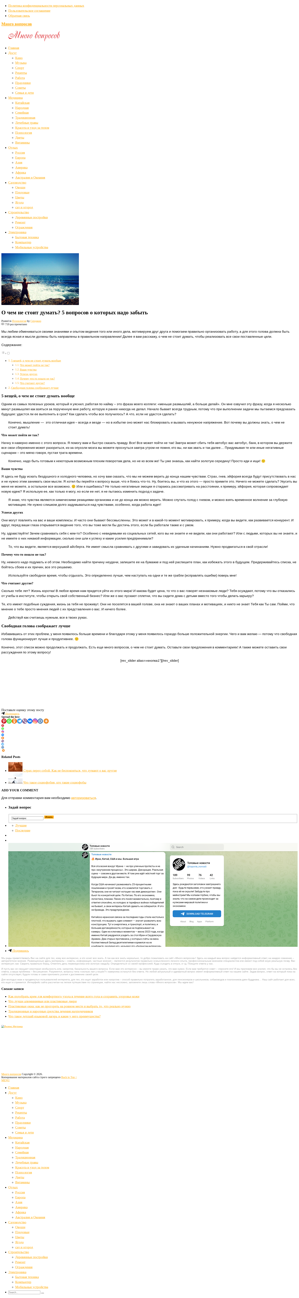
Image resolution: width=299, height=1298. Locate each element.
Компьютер (23, 242)
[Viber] (24, 721)
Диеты (19, 137)
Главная (13, 48)
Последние (22, 830)
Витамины (22, 142)
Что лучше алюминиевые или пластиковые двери (42, 1001)
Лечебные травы (26, 122)
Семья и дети (24, 93)
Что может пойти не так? (34, 365)
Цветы (19, 197)
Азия (18, 162)
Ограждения (24, 227)
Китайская (22, 103)
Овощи (20, 187)
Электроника (17, 232)
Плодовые (22, 192)
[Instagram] (35, 721)
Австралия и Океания (30, 177)
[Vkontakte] (30, 721)
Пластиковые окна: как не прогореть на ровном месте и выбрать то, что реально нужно (69, 1006)
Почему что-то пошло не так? (37, 378)
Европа (20, 157)
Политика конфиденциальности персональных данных (46, 5)
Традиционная (25, 117)
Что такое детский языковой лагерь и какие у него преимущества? (54, 1016)
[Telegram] (19, 721)
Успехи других (28, 374)
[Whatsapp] (9, 721)
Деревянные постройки (31, 217)
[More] (46, 721)
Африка (20, 172)
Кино (19, 58)
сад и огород (24, 207)
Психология (23, 132)
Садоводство (17, 182)
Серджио (35, 321)
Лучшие (21, 825)
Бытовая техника (27, 237)
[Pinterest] (4, 721)
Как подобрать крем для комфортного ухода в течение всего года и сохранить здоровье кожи (73, 996)
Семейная (22, 112)
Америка (21, 167)
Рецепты (21, 73)
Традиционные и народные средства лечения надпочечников (50, 1011)
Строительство (18, 212)
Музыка (20, 63)
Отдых (13, 147)
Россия (20, 152)
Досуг (12, 53)
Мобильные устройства (31, 247)
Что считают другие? (32, 383)
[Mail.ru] (40, 721)
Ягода (19, 202)
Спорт (19, 68)
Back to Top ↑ (69, 1077)
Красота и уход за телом (32, 127)
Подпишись (12, 713)
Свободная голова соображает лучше (35, 387)
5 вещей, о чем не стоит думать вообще (36, 360)
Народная (22, 108)
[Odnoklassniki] (14, 721)
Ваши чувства (28, 369)
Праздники (23, 83)
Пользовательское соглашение (29, 10)
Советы (20, 87)
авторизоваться (83, 798)
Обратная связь (19, 15)
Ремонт (20, 222)
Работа (20, 78)
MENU (5, 1080)
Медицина (15, 98)
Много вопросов (16, 24)
